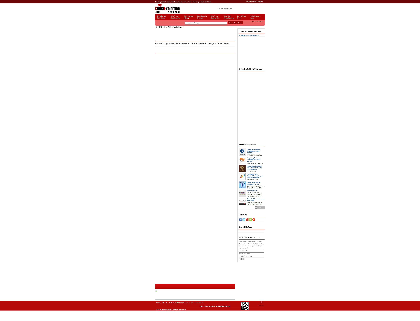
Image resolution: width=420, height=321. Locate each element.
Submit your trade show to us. (249, 35)
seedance (261, 306)
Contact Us (259, 1)
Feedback (181, 302)
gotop (261, 302)
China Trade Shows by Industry (173, 27)
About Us (164, 302)
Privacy (158, 302)
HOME (160, 27)
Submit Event (250, 1)
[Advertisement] (195, 34)
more (260, 207)
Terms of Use (173, 302)
